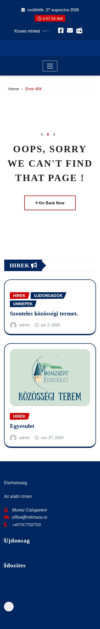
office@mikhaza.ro (29, 517)
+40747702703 (26, 524)
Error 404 (33, 88)
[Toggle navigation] (50, 66)
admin (24, 324)
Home (13, 88)
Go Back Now (52, 203)
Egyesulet (22, 426)
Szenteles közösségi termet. (44, 313)
